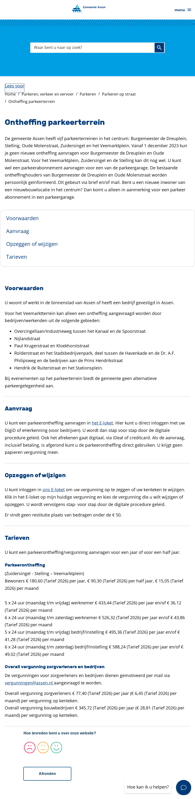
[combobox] (97, 47)
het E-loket (102, 423)
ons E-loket (54, 489)
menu (180, 9)
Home (10, 94)
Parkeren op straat (119, 94)
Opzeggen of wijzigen (32, 244)
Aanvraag (17, 231)
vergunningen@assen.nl (29, 683)
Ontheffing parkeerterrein (31, 101)
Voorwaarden (22, 218)
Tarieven (16, 256)
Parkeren (88, 94)
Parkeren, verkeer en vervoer (48, 94)
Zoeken (159, 47)
